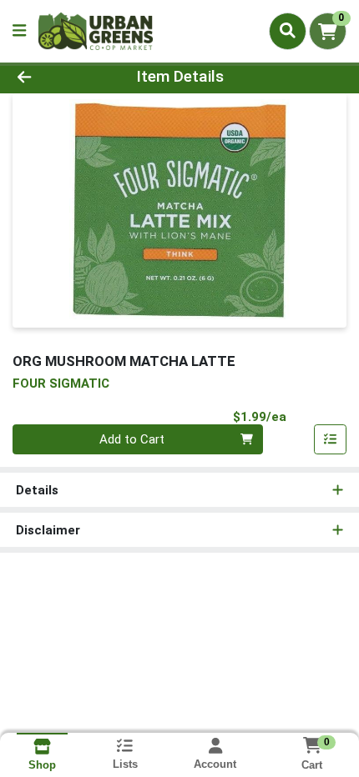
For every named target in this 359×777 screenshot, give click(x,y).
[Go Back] (54, 77)
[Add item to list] (330, 439)
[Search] (288, 31)
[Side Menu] (19, 31)
